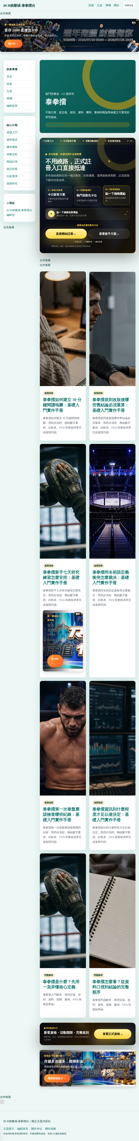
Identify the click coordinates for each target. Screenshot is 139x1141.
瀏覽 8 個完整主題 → (57, 124)
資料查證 (12, 139)
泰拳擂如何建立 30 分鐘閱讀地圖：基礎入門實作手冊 (62, 404)
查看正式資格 (113, 1034)
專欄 (108, 5)
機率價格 (12, 147)
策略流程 (12, 154)
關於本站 (36, 1128)
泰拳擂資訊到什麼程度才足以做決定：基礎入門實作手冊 (110, 814)
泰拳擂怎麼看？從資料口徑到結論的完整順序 (110, 986)
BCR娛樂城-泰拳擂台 (19, 5)
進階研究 (12, 183)
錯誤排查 (12, 168)
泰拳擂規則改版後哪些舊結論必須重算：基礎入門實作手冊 (110, 404)
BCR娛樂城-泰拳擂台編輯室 (19, 212)
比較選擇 (12, 176)
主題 (99, 5)
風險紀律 (12, 161)
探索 (91, 5)
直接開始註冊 (66, 233)
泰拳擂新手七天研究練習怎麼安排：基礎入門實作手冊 (61, 577)
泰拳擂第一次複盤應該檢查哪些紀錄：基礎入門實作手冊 (61, 814)
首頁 (9, 76)
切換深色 (129, 5)
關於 (116, 5)
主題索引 (8, 1128)
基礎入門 (12, 132)
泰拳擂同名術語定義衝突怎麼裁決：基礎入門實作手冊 (110, 577)
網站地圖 (50, 1128)
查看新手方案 (109, 233)
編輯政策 (12, 105)
